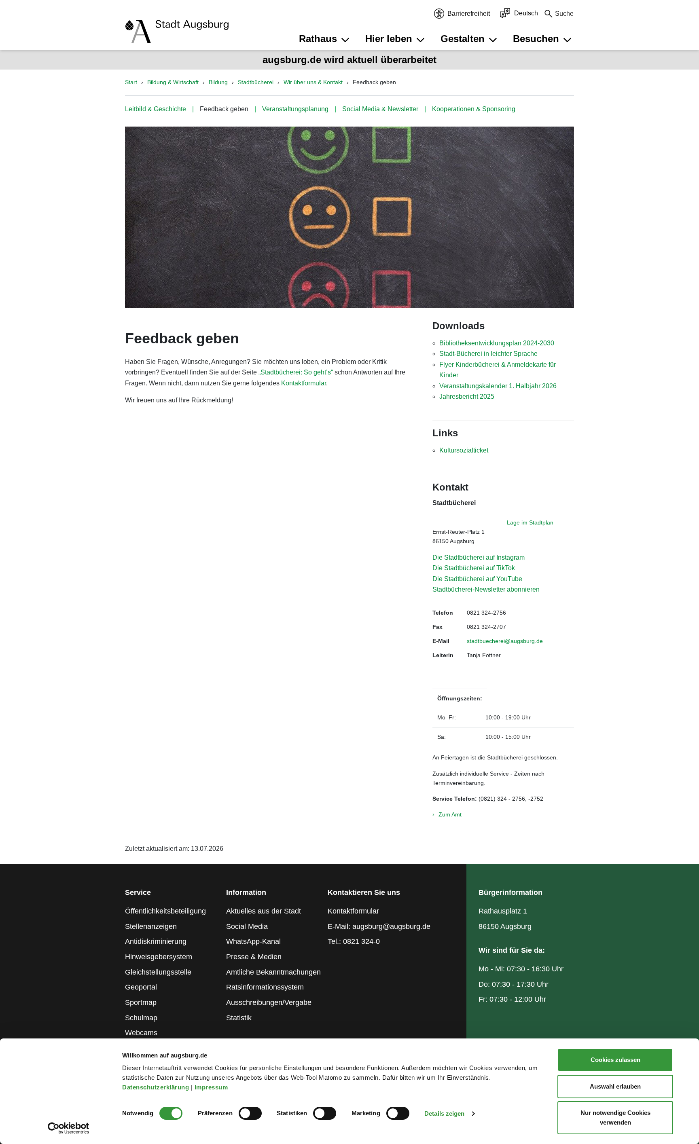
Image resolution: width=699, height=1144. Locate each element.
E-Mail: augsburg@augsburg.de (379, 926)
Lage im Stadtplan (530, 522)
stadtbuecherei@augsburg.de (505, 641)
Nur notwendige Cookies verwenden (615, 1117)
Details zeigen (444, 1113)
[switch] (250, 1113)
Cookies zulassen (615, 1059)
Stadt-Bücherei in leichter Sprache (488, 353)
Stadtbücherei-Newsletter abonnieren (486, 589)
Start (131, 82)
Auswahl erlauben (615, 1086)
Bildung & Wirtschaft (173, 82)
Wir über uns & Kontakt (313, 82)
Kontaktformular (303, 383)
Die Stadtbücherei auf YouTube (477, 578)
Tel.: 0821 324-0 (354, 941)
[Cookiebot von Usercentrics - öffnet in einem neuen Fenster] (68, 1128)
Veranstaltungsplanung (295, 109)
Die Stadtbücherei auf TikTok (473, 568)
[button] (325, 39)
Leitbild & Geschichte (155, 109)
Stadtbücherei (255, 82)
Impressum (212, 1087)
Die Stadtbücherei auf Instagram (478, 557)
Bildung (218, 82)
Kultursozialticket (463, 450)
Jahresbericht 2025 (466, 396)
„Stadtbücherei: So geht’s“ (295, 372)
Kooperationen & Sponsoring (473, 109)
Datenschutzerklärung (156, 1087)
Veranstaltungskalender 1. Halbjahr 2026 (498, 386)
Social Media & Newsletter (380, 109)
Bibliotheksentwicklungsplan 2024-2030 (496, 343)
